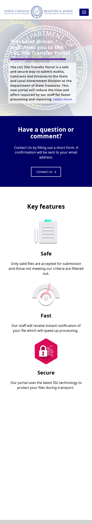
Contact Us (44, 171)
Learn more (62, 99)
